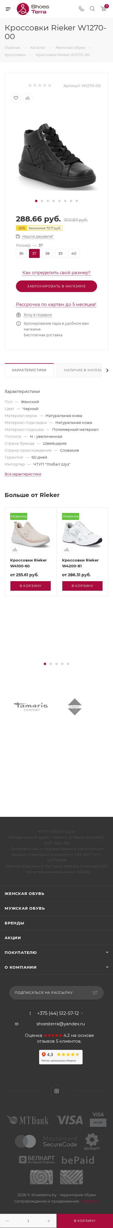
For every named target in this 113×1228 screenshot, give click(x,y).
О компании (21, 967)
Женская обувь (24, 893)
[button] (36, 201)
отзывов (46, 1041)
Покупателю (21, 952)
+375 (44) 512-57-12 (58, 1013)
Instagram (56, 1091)
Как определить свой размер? (56, 272)
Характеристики (29, 370)
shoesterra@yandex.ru (61, 1023)
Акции (13, 937)
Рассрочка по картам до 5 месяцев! (56, 304)
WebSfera (89, 1201)
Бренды (14, 923)
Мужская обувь (25, 908)
